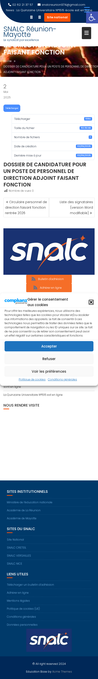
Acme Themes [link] (62, 672)
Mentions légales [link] (18, 601)
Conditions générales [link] (62, 379)
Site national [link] (57, 17)
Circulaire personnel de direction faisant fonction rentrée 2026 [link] (26, 207)
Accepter (49, 346)
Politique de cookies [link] (32, 379)
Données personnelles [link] (22, 625)
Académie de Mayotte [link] (21, 518)
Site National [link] (15, 540)
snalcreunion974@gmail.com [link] (63, 5)
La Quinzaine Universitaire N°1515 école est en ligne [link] (54, 10)
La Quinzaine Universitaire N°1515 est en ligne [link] (33, 395)
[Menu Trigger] (87, 9)
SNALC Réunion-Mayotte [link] (30, 31)
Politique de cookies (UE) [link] (23, 609)
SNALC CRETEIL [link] (16, 548)
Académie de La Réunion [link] (24, 510)
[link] (92, 17)
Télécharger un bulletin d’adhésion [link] (30, 585)
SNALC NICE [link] (14, 564)
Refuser (49, 358)
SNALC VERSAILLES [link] (19, 556)
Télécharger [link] (11, 108)
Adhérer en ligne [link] (18, 593)
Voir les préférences (49, 371)
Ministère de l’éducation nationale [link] (29, 502)
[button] (91, 302)
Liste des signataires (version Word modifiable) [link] (76, 207)
